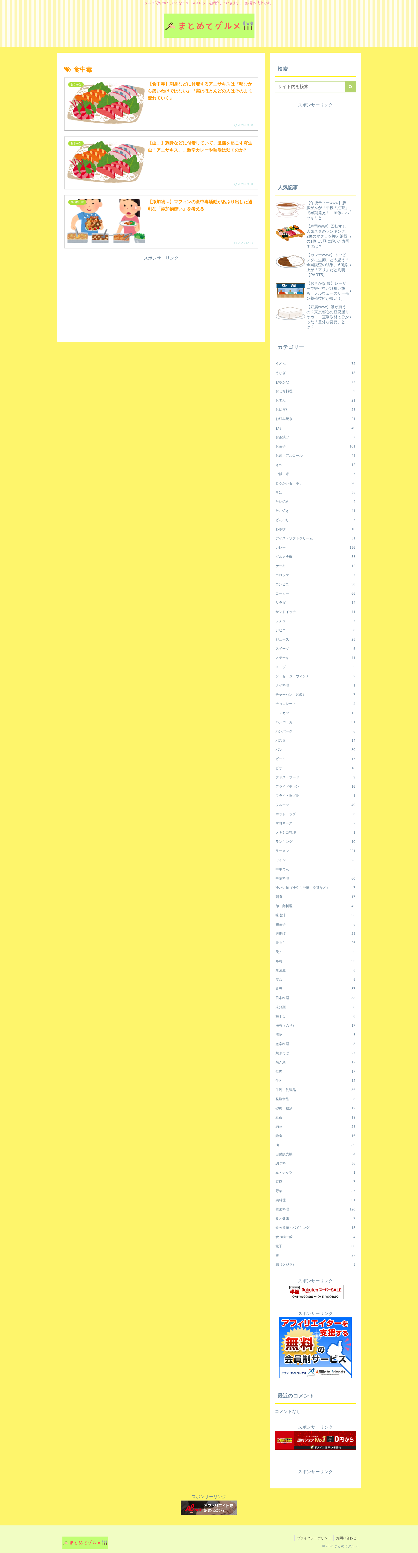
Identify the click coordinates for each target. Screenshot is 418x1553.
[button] (350, 86)
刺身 (315, 897)
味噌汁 (315, 915)
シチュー (315, 621)
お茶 (315, 428)
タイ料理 (315, 685)
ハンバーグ (315, 731)
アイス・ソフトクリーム (315, 538)
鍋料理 (315, 1200)
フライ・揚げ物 (315, 796)
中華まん (315, 869)
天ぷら (315, 943)
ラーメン (315, 851)
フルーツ (315, 805)
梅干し (315, 1016)
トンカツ (315, 713)
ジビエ (315, 630)
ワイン (315, 860)
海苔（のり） (315, 1025)
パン (315, 750)
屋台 (315, 979)
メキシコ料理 (315, 832)
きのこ (315, 465)
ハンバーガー (315, 722)
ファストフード (315, 777)
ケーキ (315, 566)
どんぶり (315, 520)
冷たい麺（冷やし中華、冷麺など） (315, 887)
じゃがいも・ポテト (315, 483)
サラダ (315, 603)
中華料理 (315, 878)
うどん (315, 364)
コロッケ (315, 575)
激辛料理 (315, 1044)
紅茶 (315, 1117)
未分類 (315, 1007)
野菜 (315, 1191)
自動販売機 (315, 1154)
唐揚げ (315, 933)
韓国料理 (315, 1209)
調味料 (315, 1163)
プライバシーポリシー (314, 1538)
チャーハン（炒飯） (315, 694)
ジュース (315, 639)
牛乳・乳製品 (315, 1090)
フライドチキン (315, 786)
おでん (315, 400)
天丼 (315, 952)
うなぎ (315, 373)
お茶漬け (315, 437)
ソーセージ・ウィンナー (315, 676)
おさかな (315, 382)
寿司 (315, 961)
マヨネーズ (315, 823)
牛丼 (315, 1081)
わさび (315, 529)
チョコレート (315, 704)
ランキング (315, 842)
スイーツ (315, 648)
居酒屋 (315, 970)
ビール (315, 759)
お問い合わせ (346, 1538)
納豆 (315, 1126)
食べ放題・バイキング (315, 1228)
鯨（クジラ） (315, 1264)
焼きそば (315, 1053)
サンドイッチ (315, 612)
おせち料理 (315, 391)
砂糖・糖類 (315, 1108)
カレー (315, 547)
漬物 (315, 1035)
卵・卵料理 (315, 906)
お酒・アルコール (315, 455)
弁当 (315, 989)
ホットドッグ (315, 814)
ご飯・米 (315, 474)
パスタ (315, 740)
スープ (315, 667)
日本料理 (315, 998)
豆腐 (315, 1182)
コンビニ (315, 584)
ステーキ (315, 658)
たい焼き (315, 501)
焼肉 (315, 1071)
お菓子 (315, 446)
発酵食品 (315, 1099)
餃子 (315, 1246)
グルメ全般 (315, 557)
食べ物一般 (315, 1237)
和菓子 (315, 924)
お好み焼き (315, 419)
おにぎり (315, 409)
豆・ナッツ (315, 1172)
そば (315, 492)
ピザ (315, 768)
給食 (315, 1136)
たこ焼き (315, 511)
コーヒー (315, 593)
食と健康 (315, 1218)
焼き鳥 (315, 1062)
